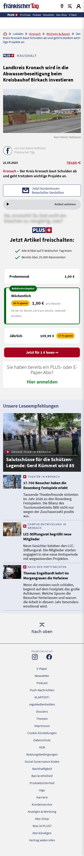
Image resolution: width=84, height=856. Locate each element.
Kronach (35, 34)
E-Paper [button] (73, 14)
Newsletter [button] (48, 14)
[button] (12, 15)
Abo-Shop (42, 819)
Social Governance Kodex (42, 761)
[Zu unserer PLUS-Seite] (8, 55)
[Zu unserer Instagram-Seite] (35, 657)
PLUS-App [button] (25, 14)
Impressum (42, 726)
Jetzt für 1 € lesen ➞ (42, 352)
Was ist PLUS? (42, 826)
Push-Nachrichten (42, 690)
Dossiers (42, 711)
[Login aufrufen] (78, 6)
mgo (42, 790)
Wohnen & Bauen (58, 34)
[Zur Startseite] (5, 34)
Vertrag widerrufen (42, 840)
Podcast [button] (37, 14)
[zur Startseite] (21, 5)
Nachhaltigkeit (42, 769)
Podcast (42, 683)
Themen (42, 719)
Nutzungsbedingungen (42, 754)
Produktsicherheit (42, 783)
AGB (42, 747)
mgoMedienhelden (42, 704)
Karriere (42, 797)
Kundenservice (42, 804)
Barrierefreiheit (42, 776)
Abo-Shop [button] (61, 14)
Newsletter (42, 676)
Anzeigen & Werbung (42, 811)
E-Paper (42, 669)
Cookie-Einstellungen (42, 733)
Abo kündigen (42, 833)
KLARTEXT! (42, 697)
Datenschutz (42, 740)
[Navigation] (62, 6)
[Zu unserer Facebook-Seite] (49, 657)
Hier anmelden (42, 382)
